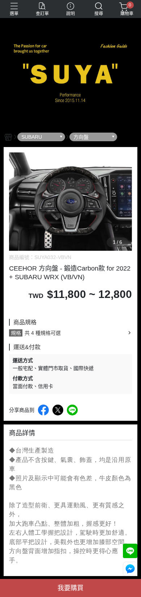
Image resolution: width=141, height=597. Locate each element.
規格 (16, 333)
